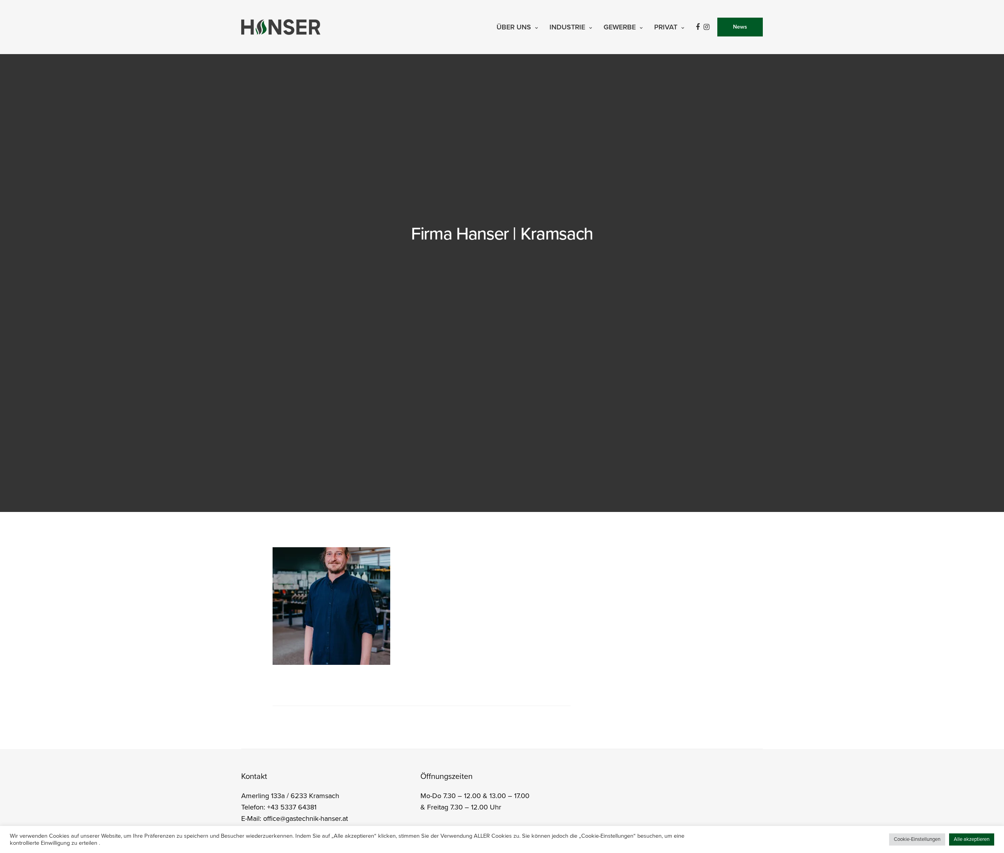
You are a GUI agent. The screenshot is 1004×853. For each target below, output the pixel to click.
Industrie (567, 27)
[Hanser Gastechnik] (280, 27)
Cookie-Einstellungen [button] (917, 839)
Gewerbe (620, 27)
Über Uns (514, 27)
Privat (665, 27)
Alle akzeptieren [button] (971, 839)
